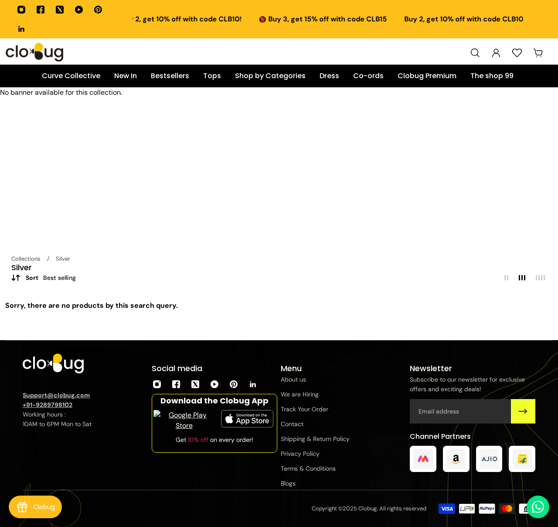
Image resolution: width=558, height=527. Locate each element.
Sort (51, 278)
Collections (26, 258)
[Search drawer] (475, 52)
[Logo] (34, 53)
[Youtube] (78, 9)
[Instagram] (21, 9)
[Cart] (537, 52)
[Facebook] (40, 9)
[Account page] (496, 52)
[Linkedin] (21, 28)
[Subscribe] (523, 411)
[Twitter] (59, 9)
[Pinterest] (98, 9)
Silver (63, 258)
